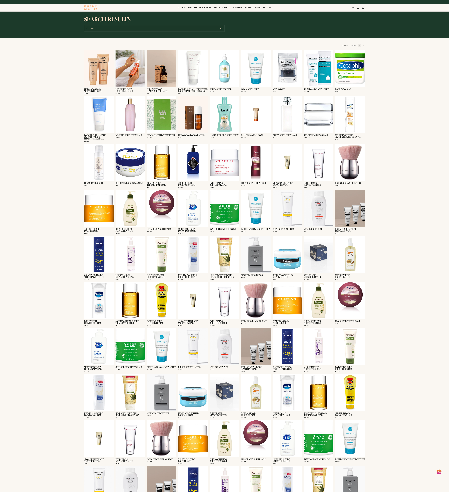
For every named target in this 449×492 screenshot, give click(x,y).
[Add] (110, 83)
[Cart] (363, 7)
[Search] (353, 7)
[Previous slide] (307, 254)
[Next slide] (329, 254)
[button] (353, 45)
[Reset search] (221, 28)
